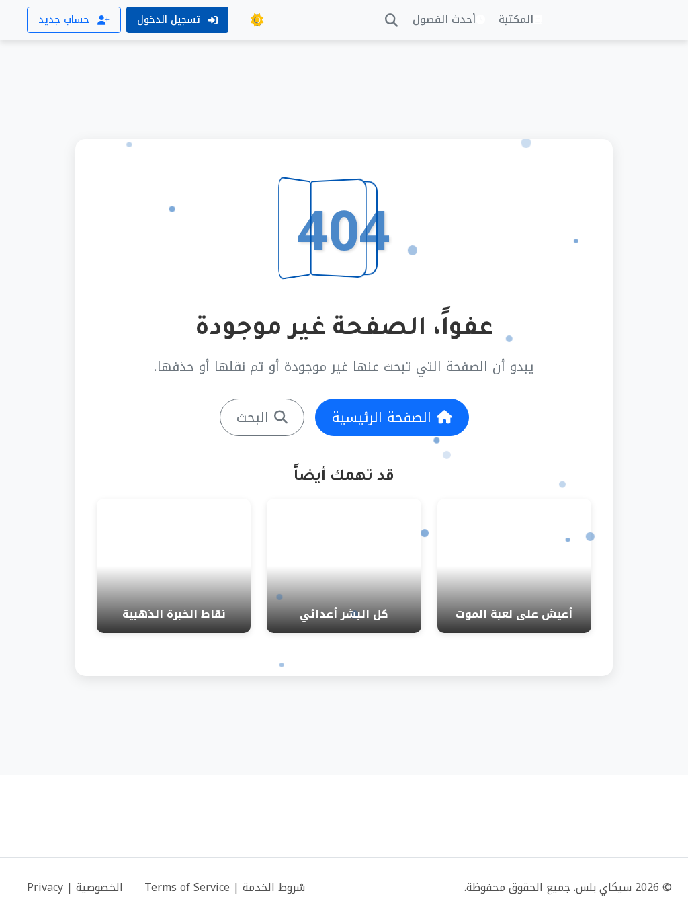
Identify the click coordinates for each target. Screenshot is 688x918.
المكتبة (516, 19)
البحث (252, 417)
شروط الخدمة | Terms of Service (224, 887)
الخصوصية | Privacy (75, 887)
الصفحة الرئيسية (381, 417)
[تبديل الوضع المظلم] (256, 20)
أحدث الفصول (444, 19)
